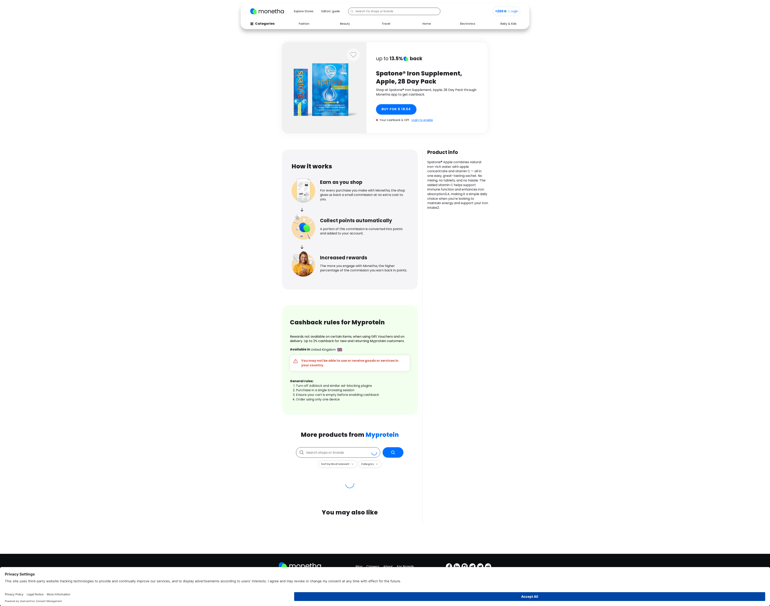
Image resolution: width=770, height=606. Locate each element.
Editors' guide (330, 11)
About (388, 566)
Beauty (345, 24)
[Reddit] (488, 566)
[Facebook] (449, 566)
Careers (372, 566)
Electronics (467, 24)
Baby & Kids (508, 24)
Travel (386, 24)
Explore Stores (303, 11)
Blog (359, 566)
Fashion (304, 24)
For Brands (405, 566)
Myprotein (382, 434)
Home (426, 24)
